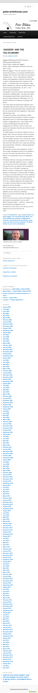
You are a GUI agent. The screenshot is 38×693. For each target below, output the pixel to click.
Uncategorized (12, 215)
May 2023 (6, 390)
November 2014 (8, 606)
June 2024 (6, 362)
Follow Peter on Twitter (9, 272)
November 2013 (8, 632)
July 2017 (6, 538)
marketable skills (20, 216)
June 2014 (6, 617)
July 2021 (6, 436)
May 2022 (6, 415)
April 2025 (6, 341)
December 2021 (7, 426)
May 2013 (6, 644)
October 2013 (7, 634)
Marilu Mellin (7, 291)
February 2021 (7, 447)
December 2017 (7, 528)
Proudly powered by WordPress (19, 689)
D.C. (33, 215)
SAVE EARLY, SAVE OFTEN (21, 289)
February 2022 (7, 422)
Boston (29, 215)
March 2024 (6, 368)
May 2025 (6, 339)
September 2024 (8, 356)
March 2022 (6, 419)
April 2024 (6, 366)
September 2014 (8, 610)
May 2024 (6, 364)
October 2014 (7, 608)
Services (20, 36)
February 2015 (7, 600)
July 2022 (6, 411)
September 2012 (8, 661)
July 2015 (6, 589)
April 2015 (6, 595)
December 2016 (7, 553)
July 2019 (6, 487)
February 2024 (7, 371)
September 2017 (8, 534)
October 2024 (7, 354)
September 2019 (8, 483)
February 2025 (7, 345)
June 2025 (6, 337)
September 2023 (8, 381)
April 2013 (6, 646)
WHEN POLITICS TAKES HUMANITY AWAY (16, 675)
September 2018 (8, 509)
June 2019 (6, 489)
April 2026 (6, 315)
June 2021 (6, 439)
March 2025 (6, 343)
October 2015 (7, 583)
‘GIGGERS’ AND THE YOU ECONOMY (13, 51)
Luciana (5, 300)
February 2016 (7, 574)
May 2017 (6, 542)
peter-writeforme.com (15, 11)
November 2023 (8, 377)
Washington (21, 224)
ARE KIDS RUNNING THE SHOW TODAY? (16, 677)
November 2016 (8, 555)
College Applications (9, 36)
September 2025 (8, 330)
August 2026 (7, 307)
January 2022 (7, 424)
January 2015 (7, 602)
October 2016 (7, 557)
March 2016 (6, 572)
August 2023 (7, 383)
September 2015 (8, 585)
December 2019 (7, 477)
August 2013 (7, 638)
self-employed (13, 220)
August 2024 (7, 358)
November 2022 (8, 402)
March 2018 (6, 521)
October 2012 (7, 659)
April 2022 (6, 417)
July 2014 (6, 615)
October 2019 (7, 481)
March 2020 (6, 470)
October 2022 (7, 405)
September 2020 (8, 458)
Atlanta (24, 215)
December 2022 (7, 400)
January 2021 (7, 449)
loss (13, 216)
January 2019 (7, 500)
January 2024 (7, 373)
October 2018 (7, 506)
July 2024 (6, 360)
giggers (9, 216)
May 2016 (6, 568)
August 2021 (7, 434)
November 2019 (8, 479)
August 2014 (7, 612)
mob (31, 216)
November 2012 (8, 657)
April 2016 (6, 570)
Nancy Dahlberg (7, 218)
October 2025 (7, 328)
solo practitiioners (23, 220)
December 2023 (7, 375)
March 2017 (6, 547)
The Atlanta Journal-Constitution (16, 222)
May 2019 (6, 492)
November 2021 (8, 428)
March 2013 (6, 649)
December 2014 (7, 604)
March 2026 (6, 318)
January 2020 (7, 475)
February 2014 (7, 625)
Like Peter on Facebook (10, 268)
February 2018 (7, 523)
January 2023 (7, 398)
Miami (27, 216)
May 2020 (6, 466)
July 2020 (6, 462)
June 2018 (6, 515)
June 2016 (6, 566)
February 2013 (7, 651)
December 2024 (7, 349)
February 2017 (7, 549)
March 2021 (6, 445)
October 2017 (7, 532)
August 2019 (7, 485)
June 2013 (6, 642)
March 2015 (6, 598)
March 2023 (6, 394)
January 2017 (7, 551)
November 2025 (8, 326)
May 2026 (6, 313)
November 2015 (8, 581)
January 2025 (7, 347)
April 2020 (6, 468)
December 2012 (7, 655)
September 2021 (8, 432)
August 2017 (7, 536)
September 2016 (8, 559)
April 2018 (6, 519)
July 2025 (6, 335)
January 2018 (7, 525)
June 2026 (6, 311)
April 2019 (6, 494)
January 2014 (7, 627)
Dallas (5, 216)
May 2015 (6, 593)
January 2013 (7, 653)
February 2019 (7, 498)
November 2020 (8, 453)
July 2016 (6, 564)
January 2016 (7, 576)
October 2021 (7, 430)
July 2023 (6, 385)
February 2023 (7, 396)
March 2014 (6, 623)
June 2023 (6, 388)
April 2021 (6, 443)
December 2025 (7, 324)
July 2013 (6, 640)
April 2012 (6, 668)
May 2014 (6, 619)
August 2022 (7, 409)
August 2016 (7, 562)
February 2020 (7, 472)
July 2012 (6, 666)
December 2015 (7, 579)
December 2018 (7, 502)
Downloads (13, 32)
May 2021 (6, 441)
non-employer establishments (21, 218)
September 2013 (8, 636)
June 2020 (6, 464)
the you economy (12, 224)
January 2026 (7, 322)
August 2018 (7, 511)
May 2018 (6, 517)
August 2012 (7, 663)
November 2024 (8, 352)
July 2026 (6, 309)
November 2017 (8, 530)
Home (5, 32)
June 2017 (6, 540)
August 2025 (7, 332)
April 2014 (6, 621)
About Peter (22, 32)
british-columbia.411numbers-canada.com (16, 293)
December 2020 (7, 451)
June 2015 (6, 591)
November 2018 (8, 504)
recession (6, 220)
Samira (5, 297)
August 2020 (7, 460)
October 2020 (7, 455)
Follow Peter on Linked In (10, 276)
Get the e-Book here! (9, 261)
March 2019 (6, 496)
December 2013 (7, 629)
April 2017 (6, 545)
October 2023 (7, 379)
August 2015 (7, 587)
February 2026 (7, 320)
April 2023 (6, 392)
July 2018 (6, 513)
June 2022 (6, 413)
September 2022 (8, 407)
